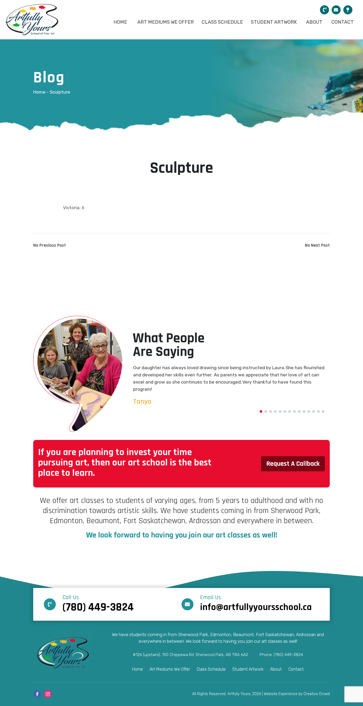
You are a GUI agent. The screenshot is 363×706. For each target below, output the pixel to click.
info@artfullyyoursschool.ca (256, 604)
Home (120, 22)
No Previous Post (49, 245)
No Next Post (317, 245)
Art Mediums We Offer (165, 22)
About (314, 22)
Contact (342, 22)
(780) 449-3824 (98, 605)
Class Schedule (222, 22)
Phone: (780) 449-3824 (281, 654)
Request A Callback (293, 463)
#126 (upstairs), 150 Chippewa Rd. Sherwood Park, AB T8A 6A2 (190, 654)
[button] (261, 411)
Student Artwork (274, 22)
